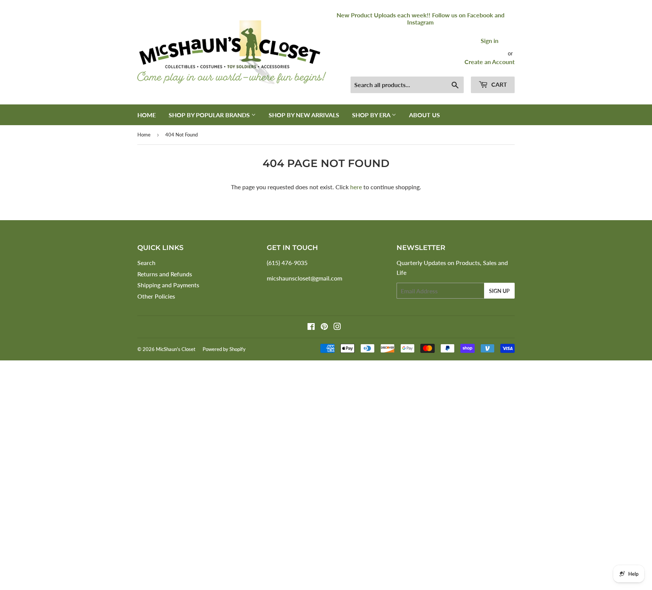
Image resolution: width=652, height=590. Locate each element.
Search (146, 262)
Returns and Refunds (164, 273)
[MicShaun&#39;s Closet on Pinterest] (324, 327)
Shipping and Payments (168, 284)
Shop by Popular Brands (210, 114)
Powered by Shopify (224, 349)
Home (146, 114)
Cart (498, 84)
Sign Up (499, 291)
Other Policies (156, 296)
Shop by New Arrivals (304, 114)
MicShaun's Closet (175, 349)
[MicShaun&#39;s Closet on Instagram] (337, 327)
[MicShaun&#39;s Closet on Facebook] (311, 327)
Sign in (489, 40)
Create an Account (489, 61)
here (356, 186)
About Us (424, 114)
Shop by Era (372, 114)
